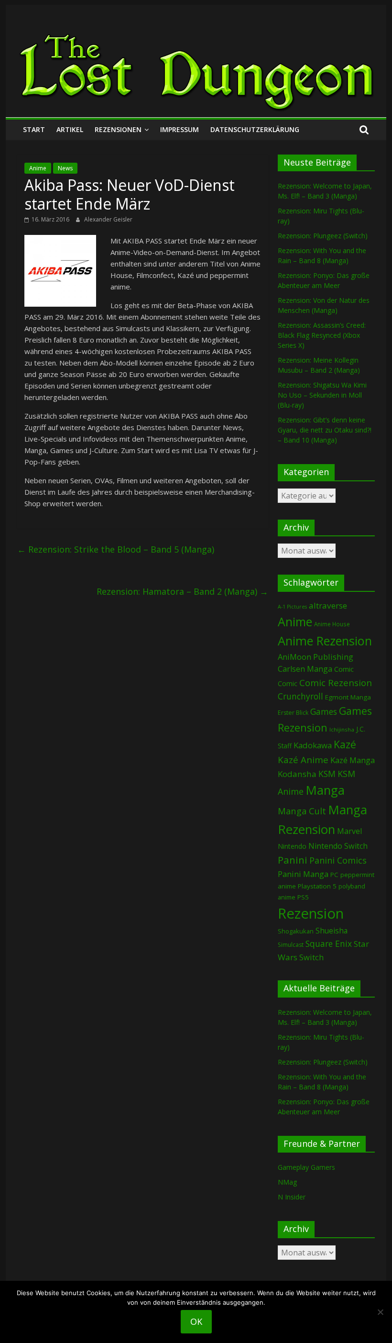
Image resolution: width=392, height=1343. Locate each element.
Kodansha (297, 773)
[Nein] (380, 1312)
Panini (292, 859)
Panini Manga (303, 873)
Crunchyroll (300, 696)
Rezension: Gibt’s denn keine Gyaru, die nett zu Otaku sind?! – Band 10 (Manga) (324, 429)
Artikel (69, 129)
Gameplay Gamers (306, 1167)
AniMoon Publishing (315, 656)
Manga (325, 790)
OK (196, 1321)
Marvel (349, 831)
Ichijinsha (341, 729)
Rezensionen (118, 129)
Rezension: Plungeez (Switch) (323, 235)
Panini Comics (338, 860)
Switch (311, 957)
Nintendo (292, 846)
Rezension (311, 913)
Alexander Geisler (108, 219)
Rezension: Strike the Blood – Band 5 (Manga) (115, 549)
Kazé (345, 744)
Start (34, 129)
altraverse (328, 605)
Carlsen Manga (305, 669)
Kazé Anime (303, 760)
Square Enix (328, 943)
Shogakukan (296, 931)
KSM (327, 773)
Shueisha (332, 930)
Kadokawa (313, 745)
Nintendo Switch (338, 846)
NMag (287, 1182)
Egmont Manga (348, 697)
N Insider (291, 1196)
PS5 (303, 897)
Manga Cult (302, 811)
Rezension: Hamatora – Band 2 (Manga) (182, 591)
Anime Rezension (325, 641)
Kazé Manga (352, 760)
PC (334, 874)
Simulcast (291, 945)
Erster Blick (293, 713)
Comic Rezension (335, 682)
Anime (37, 168)
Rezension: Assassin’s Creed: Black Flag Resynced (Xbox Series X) (322, 335)
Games (323, 711)
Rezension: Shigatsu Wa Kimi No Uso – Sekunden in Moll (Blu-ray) (322, 395)
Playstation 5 (317, 886)
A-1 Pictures (292, 606)
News (65, 168)
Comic (344, 669)
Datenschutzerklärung (254, 129)
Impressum (179, 129)
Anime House (332, 624)
